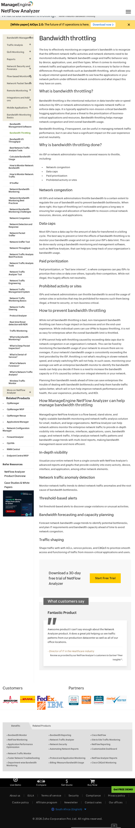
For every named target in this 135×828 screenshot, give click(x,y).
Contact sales (93, 802)
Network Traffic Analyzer (62, 740)
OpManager (13, 403)
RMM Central (13, 449)
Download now (102, 24)
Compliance (93, 795)
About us (15, 795)
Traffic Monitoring (18, 331)
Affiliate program (46, 802)
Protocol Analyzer (18, 316)
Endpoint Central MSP (17, 456)
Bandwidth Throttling (20, 133)
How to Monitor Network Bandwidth (21, 166)
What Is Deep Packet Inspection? (19, 347)
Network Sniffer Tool (20, 242)
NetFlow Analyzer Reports (104, 758)
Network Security (58, 744)
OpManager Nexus (16, 416)
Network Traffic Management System (19, 290)
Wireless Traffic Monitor (17, 382)
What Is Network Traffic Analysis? (21, 373)
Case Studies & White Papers (17, 484)
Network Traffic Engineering (17, 281)
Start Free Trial (105, 578)
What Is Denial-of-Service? (18, 355)
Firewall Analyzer (15, 437)
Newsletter (71, 802)
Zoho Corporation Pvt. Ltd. (60, 818)
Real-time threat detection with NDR (18, 323)
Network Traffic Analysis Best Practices (21, 255)
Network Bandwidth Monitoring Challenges (20, 210)
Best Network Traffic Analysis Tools (19, 149)
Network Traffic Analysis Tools (21, 264)
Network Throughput (20, 248)
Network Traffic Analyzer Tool (17, 273)
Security (74, 795)
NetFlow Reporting (101, 744)
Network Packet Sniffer (17, 234)
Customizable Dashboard (104, 749)
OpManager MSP (15, 409)
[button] (129, 25)
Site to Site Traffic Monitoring (106, 740)
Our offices (116, 802)
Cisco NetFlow (99, 735)
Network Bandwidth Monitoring (19, 190)
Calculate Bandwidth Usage (19, 157)
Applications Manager (18, 422)
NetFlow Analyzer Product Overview (14, 473)
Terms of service (51, 795)
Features (70, 16)
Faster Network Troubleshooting (24, 758)
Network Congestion (20, 218)
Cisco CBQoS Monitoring (104, 762)
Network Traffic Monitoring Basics (17, 299)
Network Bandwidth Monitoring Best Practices (19, 200)
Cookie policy (20, 802)
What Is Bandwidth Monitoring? (18, 338)
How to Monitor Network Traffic (21, 175)
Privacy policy (116, 795)
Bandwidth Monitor (17, 735)
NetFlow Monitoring (17, 740)
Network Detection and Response (20, 225)
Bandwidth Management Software (20, 125)
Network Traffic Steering (17, 308)
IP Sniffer (14, 183)
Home (61, 16)
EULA (31, 795)
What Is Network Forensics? (17, 364)
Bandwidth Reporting (60, 735)
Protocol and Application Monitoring (67, 758)
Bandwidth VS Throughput (16, 140)
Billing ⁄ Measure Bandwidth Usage (67, 762)
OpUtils (10, 443)
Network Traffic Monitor (19, 753)
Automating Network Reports (64, 749)
